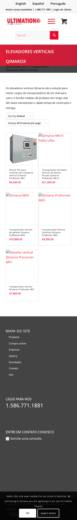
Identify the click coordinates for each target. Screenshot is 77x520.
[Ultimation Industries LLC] (32, 21)
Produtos (14, 337)
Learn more (48, 513)
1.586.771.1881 (43, 9)
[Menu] (49, 21)
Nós (11, 375)
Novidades (15, 362)
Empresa (14, 349)
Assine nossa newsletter (19, 9)
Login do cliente (62, 9)
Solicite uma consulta (25, 438)
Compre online (17, 343)
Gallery (13, 356)
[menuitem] (49, 21)
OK (28, 513)
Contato (13, 368)
